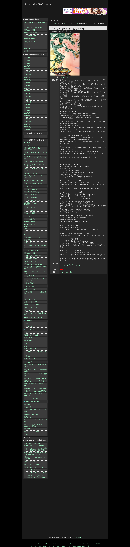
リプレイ (81, 543)
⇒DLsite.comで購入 (66, 272)
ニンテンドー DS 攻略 (80, 545)
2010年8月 (27, 85)
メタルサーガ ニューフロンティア (89, 543)
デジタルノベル (30, 362)
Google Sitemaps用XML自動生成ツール (81, 546)
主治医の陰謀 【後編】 (31, 33)
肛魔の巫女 (27, 242)
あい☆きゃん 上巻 (30, 261)
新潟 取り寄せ (33, 545)
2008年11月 (27, 124)
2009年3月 (27, 113)
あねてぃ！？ (28, 48)
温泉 (68, 545)
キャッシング (50, 543)
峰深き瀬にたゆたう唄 (31, 414)
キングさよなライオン (31, 470)
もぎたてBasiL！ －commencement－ (35, 161)
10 (64, 23)
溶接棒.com (38, 545)
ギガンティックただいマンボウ (33, 464)
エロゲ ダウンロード (35, 543)
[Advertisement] (30, 508)
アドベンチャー (30, 216)
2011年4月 (27, 63)
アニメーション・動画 (32, 250)
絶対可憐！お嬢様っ (30, 38)
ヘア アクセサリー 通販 (49, 546)
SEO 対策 (98, 543)
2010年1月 (27, 93)
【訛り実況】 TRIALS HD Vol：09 (35, 472)
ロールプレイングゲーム (72, 265)
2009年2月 (27, 116)
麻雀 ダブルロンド (30, 349)
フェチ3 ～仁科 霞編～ (32, 398)
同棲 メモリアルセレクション (33, 289)
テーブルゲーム (30, 329)
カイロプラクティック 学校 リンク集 (38, 546)
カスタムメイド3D (29, 299)
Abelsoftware (64, 77)
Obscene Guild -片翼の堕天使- (33, 317)
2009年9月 (27, 105)
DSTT (47, 543)
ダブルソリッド (29, 434)
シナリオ (73, 543)
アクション (29, 186)
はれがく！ (27, 51)
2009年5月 (27, 107)
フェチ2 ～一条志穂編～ (31, 189)
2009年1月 (27, 118)
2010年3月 (27, 88)
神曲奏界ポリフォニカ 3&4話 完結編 (35, 388)
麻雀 (25, 346)
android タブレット (42, 543)
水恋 (25, 45)
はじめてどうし (29, 240)
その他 (27, 145)
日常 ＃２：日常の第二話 (32, 461)
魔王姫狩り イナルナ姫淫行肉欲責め (35, 381)
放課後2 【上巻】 (29, 283)
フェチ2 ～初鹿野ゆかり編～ (32, 200)
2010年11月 (27, 77)
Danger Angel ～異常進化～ (32, 431)
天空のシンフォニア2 (30, 302)
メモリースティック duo (58, 546)
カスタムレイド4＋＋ (30, 307)
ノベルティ (77, 543)
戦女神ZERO (28, 429)
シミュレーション (30, 286)
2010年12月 (27, 74)
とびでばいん (28, 326)
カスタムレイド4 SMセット (32, 304)
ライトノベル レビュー (57, 543)
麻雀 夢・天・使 (29, 359)
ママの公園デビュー (30, 35)
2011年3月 (27, 66)
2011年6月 (27, 58)
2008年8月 (27, 129)
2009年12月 (27, 96)
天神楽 (26, 323)
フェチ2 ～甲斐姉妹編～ (31, 197)
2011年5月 (27, 60)
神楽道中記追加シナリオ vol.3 (33, 183)
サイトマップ (28, 136)
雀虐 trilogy (27, 356)
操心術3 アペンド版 (30, 173)
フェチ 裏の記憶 (29, 213)
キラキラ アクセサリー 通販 (68, 546)
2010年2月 (27, 91)
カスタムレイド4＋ (30, 310)
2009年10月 (27, 102)
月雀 (25, 343)
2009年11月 (27, 99)
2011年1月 (27, 71)
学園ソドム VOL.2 (29, 276)
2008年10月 (27, 127)
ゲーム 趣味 (25, 1)
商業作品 (27, 143)
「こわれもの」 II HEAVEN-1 (33, 264)
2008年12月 (27, 121)
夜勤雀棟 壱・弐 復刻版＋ (32, 335)
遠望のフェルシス (29, 417)
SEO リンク (87, 545)
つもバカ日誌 (28, 340)
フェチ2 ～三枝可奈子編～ (32, 192)
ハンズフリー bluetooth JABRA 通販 (47, 545)
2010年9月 (27, 82)
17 (77, 23)
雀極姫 (26, 332)
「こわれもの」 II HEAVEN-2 (33, 27)
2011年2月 (27, 69)
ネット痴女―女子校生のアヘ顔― (34, 237)
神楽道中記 (27, 407)
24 (90, 23)
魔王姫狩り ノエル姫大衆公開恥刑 (35, 378)
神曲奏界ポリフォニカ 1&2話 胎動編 (35, 391)
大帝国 (26, 296)
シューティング (30, 320)
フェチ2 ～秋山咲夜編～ (31, 194)
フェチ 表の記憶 (29, 210)
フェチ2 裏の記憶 (30, 207)
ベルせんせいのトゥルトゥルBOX (34, 180)
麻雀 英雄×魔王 (28, 338)
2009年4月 (27, 110)
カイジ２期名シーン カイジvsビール (35, 467)
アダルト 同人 (69, 543)
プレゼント (64, 543)
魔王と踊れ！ (28, 404)
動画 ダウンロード (72, 545)
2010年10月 (27, 80)
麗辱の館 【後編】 (29, 30)
